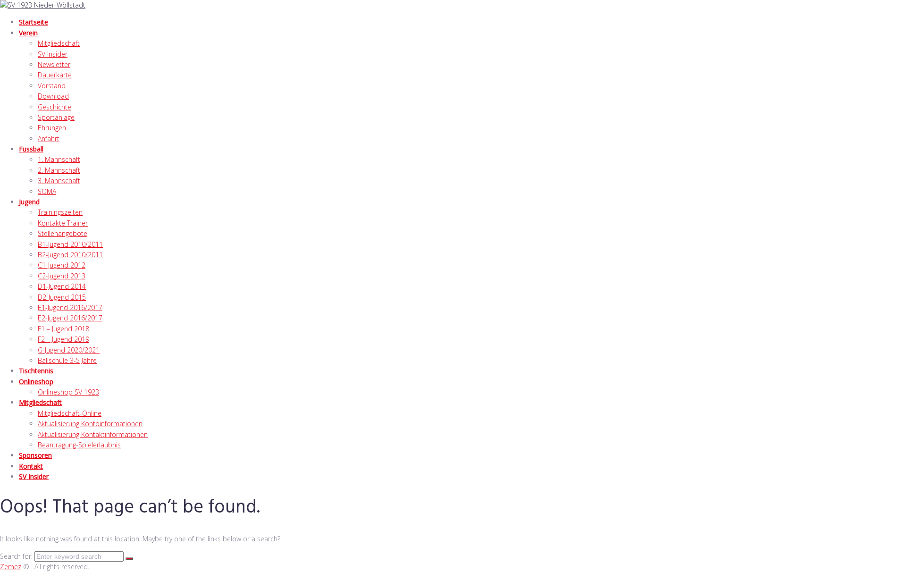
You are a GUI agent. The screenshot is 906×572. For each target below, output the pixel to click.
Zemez (10, 566)
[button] (462, 33)
